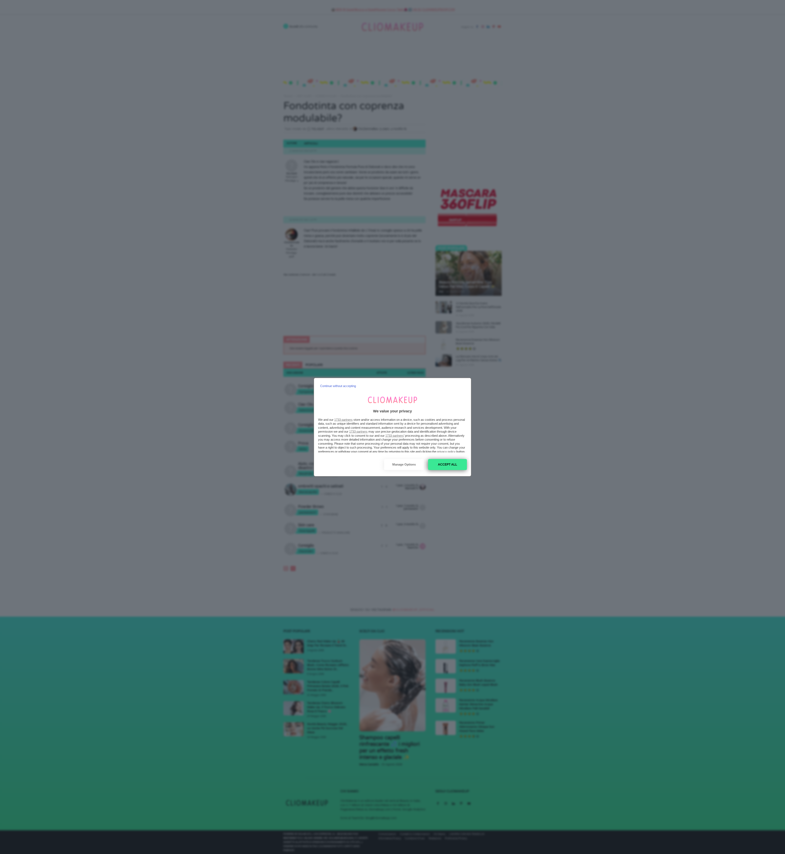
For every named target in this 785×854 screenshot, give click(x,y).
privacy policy (446, 451)
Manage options (404, 464)
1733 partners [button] (343, 419)
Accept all (447, 464)
